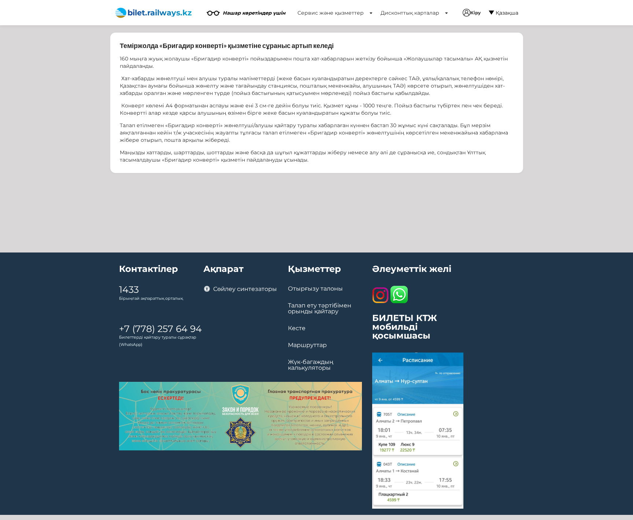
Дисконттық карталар (411, 13)
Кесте (297, 328)
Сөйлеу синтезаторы (244, 289)
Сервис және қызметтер (331, 13)
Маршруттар (307, 345)
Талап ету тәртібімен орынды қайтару (319, 308)
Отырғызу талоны (315, 289)
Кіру (475, 12)
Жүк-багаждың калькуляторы (310, 365)
